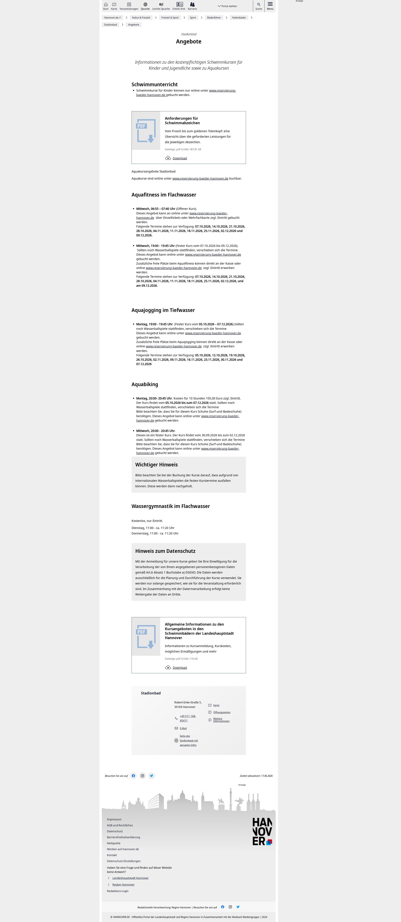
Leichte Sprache (161, 8)
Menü (270, 9)
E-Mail (183, 728)
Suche (258, 9)
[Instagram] (142, 775)
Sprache (145, 8)
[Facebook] (133, 775)
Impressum (114, 819)
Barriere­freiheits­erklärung (123, 837)
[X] (151, 775)
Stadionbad (151, 693)
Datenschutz (115, 831)
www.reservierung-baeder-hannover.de (174, 268)
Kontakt (112, 855)
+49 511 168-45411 (188, 718)
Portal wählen (229, 6)
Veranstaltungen (129, 8)
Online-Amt (178, 8)
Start (106, 8)
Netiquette (113, 843)
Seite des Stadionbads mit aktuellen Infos (189, 740)
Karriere (192, 8)
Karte (114, 8)
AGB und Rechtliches (120, 825)
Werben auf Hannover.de (123, 849)
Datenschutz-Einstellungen (124, 861)
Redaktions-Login (118, 891)
